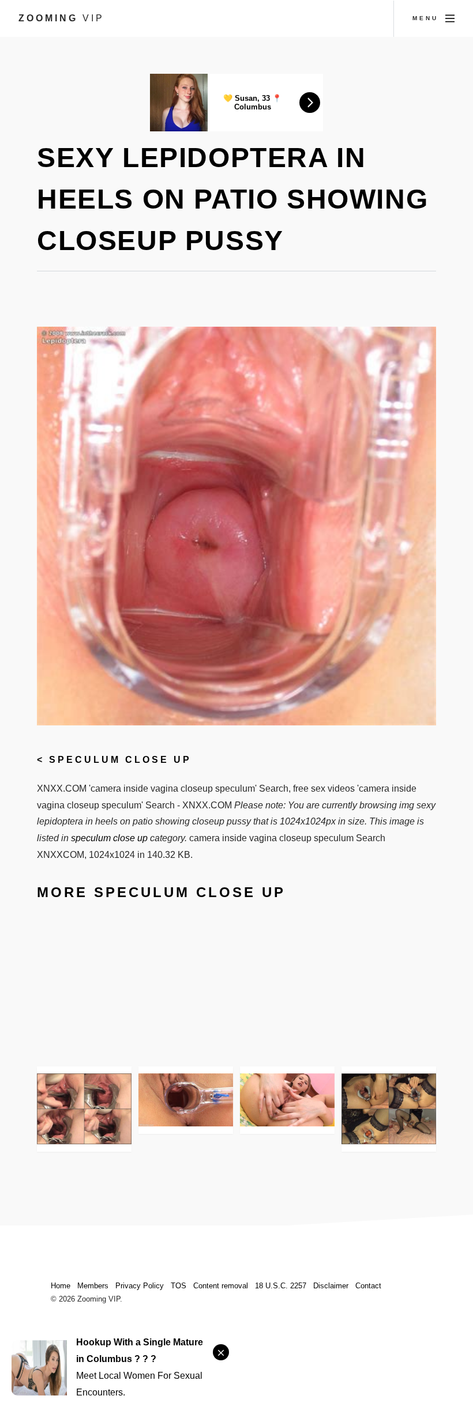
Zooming (61, 18)
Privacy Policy (139, 1285)
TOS (178, 1285)
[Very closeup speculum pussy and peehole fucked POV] (84, 1108)
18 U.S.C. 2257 (280, 1285)
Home (60, 1285)
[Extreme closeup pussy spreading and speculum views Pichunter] (185, 1099)
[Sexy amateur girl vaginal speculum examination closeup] (388, 1108)
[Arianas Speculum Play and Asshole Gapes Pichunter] (287, 1099)
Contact (368, 1285)
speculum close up (120, 760)
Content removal (220, 1285)
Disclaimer (330, 1285)
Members (92, 1285)
